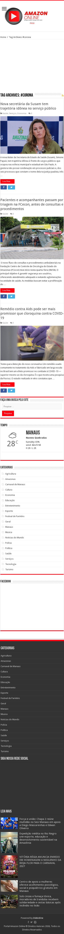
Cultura (8, 489)
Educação (10, 500)
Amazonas (10, 479)
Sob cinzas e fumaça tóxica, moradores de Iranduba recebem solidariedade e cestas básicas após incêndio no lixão (40, 901)
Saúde (5, 113)
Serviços (12, 113)
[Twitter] (31, 922)
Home (3, 37)
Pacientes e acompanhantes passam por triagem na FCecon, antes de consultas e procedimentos (31, 204)
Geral (8, 521)
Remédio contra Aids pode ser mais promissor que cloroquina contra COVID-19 (32, 313)
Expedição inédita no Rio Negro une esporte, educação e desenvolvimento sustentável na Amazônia (38, 838)
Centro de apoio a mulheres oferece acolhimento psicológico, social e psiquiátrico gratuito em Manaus (39, 886)
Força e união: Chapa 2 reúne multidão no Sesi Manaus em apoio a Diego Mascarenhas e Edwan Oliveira (40, 823)
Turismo (9, 569)
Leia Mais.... (7, 181)
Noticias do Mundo (14, 537)
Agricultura (10, 473)
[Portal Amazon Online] (32, 15)
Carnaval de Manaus (15, 484)
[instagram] (35, 922)
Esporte (9, 511)
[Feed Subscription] (63, 95)
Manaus (9, 527)
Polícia (8, 543)
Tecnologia (10, 564)
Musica (8, 532)
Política (8, 548)
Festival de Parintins (14, 516)
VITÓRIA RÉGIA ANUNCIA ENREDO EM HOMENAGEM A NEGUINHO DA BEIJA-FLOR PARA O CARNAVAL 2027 (40, 861)
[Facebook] (28, 922)
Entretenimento (12, 505)
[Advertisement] (32, 67)
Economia (21, 113)
